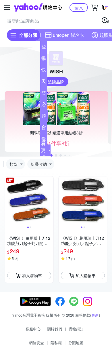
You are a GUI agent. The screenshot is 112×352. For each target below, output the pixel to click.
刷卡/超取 (44, 116)
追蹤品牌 (56, 82)
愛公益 (43, 139)
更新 (95, 315)
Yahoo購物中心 (38, 7)
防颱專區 (43, 93)
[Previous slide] (8, 201)
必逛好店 (43, 105)
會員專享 (43, 128)
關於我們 (54, 329)
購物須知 (76, 329)
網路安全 (36, 342)
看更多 (43, 150)
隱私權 (56, 342)
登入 (78, 7)
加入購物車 (32, 275)
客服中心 (33, 329)
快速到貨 (43, 70)
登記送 (43, 47)
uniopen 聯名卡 (68, 35)
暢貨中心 (43, 59)
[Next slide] (49, 201)
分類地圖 (75, 342)
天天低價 (43, 82)
